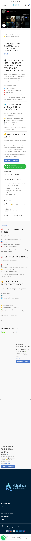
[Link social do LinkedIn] (18, 215)
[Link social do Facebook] (12, 1)
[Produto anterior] (5, 40)
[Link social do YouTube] (17, 1)
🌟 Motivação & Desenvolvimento (7, 460)
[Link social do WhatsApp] (20, 215)
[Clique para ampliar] (4, 25)
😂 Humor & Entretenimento (11, 36)
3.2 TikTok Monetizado (21, 354)
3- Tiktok (10, 33)
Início (5, 33)
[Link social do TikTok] (19, 1)
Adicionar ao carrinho (11, 160)
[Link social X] (14, 1)
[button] (3, 537)
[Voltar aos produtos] (6, 40)
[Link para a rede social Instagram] (15, 1)
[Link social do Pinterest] (16, 215)
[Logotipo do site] (15, 5)
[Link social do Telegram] (22, 215)
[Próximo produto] (8, 40)
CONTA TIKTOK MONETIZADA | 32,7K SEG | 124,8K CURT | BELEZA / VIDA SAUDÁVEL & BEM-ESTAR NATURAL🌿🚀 (23, 348)
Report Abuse (8, 219)
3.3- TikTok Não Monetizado (11, 35)
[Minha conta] (25, 5)
